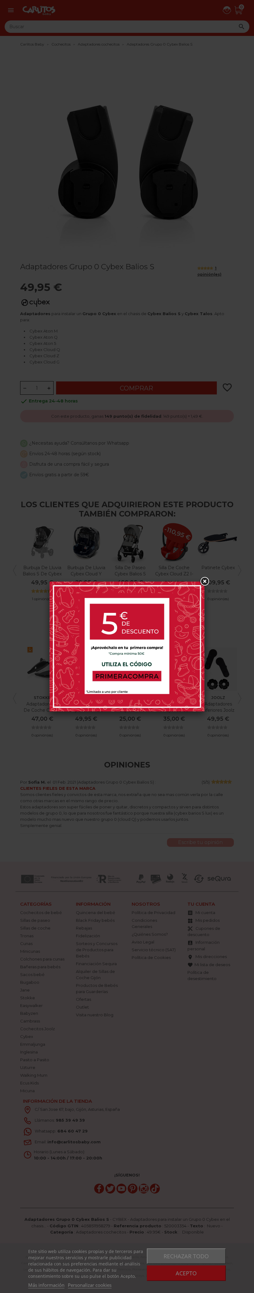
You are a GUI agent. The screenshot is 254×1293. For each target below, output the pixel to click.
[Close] (204, 581)
